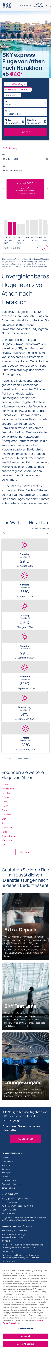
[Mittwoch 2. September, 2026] (23, 229)
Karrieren (6, 1169)
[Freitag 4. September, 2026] (32, 227)
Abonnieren (25, 1138)
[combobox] (25, 159)
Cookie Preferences (25, 1328)
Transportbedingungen (11, 1184)
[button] (18, 89)
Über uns (5, 1157)
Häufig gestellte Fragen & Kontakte (16, 1198)
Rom (4, 844)
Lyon (4, 818)
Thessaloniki (8, 788)
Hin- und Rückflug (14, 84)
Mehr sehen (25, 852)
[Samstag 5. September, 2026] (36, 227)
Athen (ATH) (11, 104)
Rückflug (31, 120)
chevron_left (4, 189)
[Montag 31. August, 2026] (14, 228)
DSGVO (5, 1176)
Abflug (8, 120)
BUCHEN (26, 5)
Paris (4, 810)
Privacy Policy (15, 1323)
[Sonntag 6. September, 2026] (40, 227)
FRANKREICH (7, 1251)
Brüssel (5, 797)
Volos (4, 831)
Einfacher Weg (10, 148)
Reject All (25, 1336)
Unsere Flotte (7, 1161)
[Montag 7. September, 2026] (45, 227)
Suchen (25, 132)
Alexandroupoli (9, 836)
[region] (25, 1306)
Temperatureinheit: (40, 528)
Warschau (7, 840)
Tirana (5, 805)
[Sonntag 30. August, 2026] (10, 228)
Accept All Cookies (25, 1344)
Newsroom (6, 1165)
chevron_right (47, 189)
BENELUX (6, 1241)
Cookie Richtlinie (9, 1180)
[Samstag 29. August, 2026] (5, 227)
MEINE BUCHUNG (41, 5)
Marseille (6, 814)
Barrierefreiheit (8, 1188)
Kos (3, 823)
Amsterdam (7, 827)
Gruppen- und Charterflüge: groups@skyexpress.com (14, 1235)
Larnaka (6, 792)
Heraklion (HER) (13, 113)
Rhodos (5, 801)
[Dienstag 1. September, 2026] (19, 229)
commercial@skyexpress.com (14, 1230)
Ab (6, 101)
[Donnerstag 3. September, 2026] (27, 227)
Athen (5, 784)
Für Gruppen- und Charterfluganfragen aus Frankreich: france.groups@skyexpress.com (20, 1256)
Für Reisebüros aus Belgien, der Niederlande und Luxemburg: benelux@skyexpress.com (22, 1246)
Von (3, 154)
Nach (7, 110)
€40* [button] (16, 74)
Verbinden (6, 1172)
